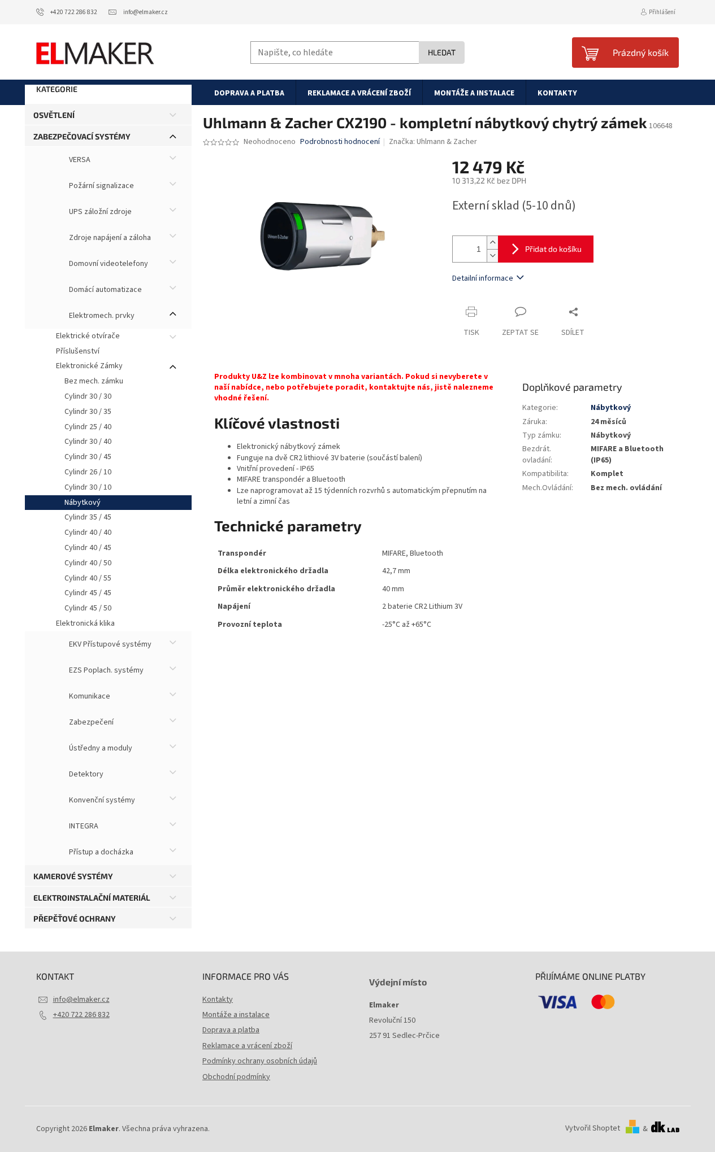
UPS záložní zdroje (99, 211)
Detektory (85, 774)
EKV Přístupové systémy (109, 644)
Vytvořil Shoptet (592, 1128)
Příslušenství (77, 351)
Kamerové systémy (73, 876)
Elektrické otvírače (88, 336)
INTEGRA (82, 826)
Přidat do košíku (553, 249)
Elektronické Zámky (89, 366)
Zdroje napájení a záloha (109, 237)
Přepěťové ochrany (74, 918)
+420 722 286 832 (81, 1014)
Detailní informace (482, 278)
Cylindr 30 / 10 (87, 487)
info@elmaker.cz (81, 999)
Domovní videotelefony (107, 263)
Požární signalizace (100, 185)
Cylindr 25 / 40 (87, 427)
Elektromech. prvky (101, 315)
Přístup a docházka (100, 852)
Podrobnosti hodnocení (340, 142)
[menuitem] (249, 93)
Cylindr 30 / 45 (87, 456)
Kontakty (217, 999)
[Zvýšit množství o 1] (492, 242)
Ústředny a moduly (99, 748)
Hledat (442, 52)
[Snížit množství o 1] (492, 255)
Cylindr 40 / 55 (87, 578)
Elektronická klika (85, 623)
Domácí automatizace (104, 289)
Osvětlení (54, 115)
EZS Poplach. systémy (105, 670)
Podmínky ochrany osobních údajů (259, 1061)
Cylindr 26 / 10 (87, 472)
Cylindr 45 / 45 (87, 593)
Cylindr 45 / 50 (87, 608)
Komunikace (88, 696)
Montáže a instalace (236, 1014)
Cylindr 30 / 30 (87, 396)
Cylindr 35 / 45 (87, 517)
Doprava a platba (230, 1030)
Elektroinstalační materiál (91, 897)
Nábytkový (82, 502)
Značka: (433, 141)
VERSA (78, 159)
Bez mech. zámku (93, 381)
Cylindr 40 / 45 (87, 547)
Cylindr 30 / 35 (87, 411)
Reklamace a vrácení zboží (247, 1045)
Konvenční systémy (101, 800)
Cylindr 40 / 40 (87, 532)
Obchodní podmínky (236, 1077)
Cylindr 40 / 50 (87, 563)
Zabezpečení (90, 722)
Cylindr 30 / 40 (87, 441)
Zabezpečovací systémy (82, 136)
